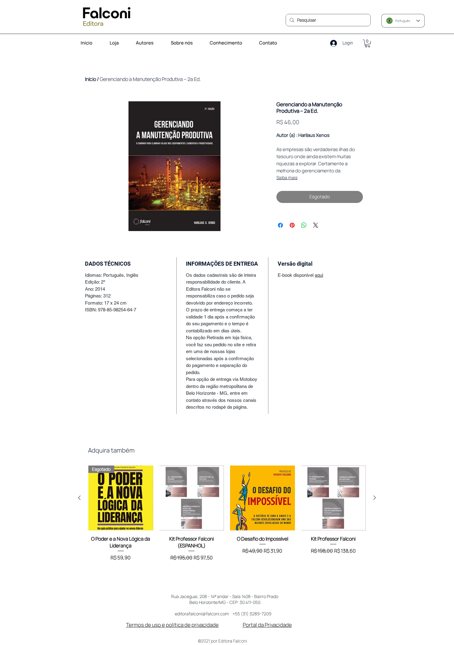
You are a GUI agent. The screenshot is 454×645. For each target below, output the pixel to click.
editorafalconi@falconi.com (202, 614)
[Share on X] (315, 225)
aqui (319, 275)
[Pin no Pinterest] (292, 225)
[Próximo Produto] (374, 497)
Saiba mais (286, 177)
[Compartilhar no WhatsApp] (304, 225)
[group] (227, 521)
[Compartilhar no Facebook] (280, 225)
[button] (229, 43)
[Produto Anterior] (79, 497)
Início (90, 79)
